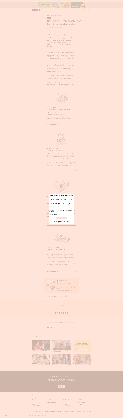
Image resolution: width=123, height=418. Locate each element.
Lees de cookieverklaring (54, 214)
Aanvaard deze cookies (61, 218)
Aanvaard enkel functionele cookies (61, 221)
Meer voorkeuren (61, 222)
